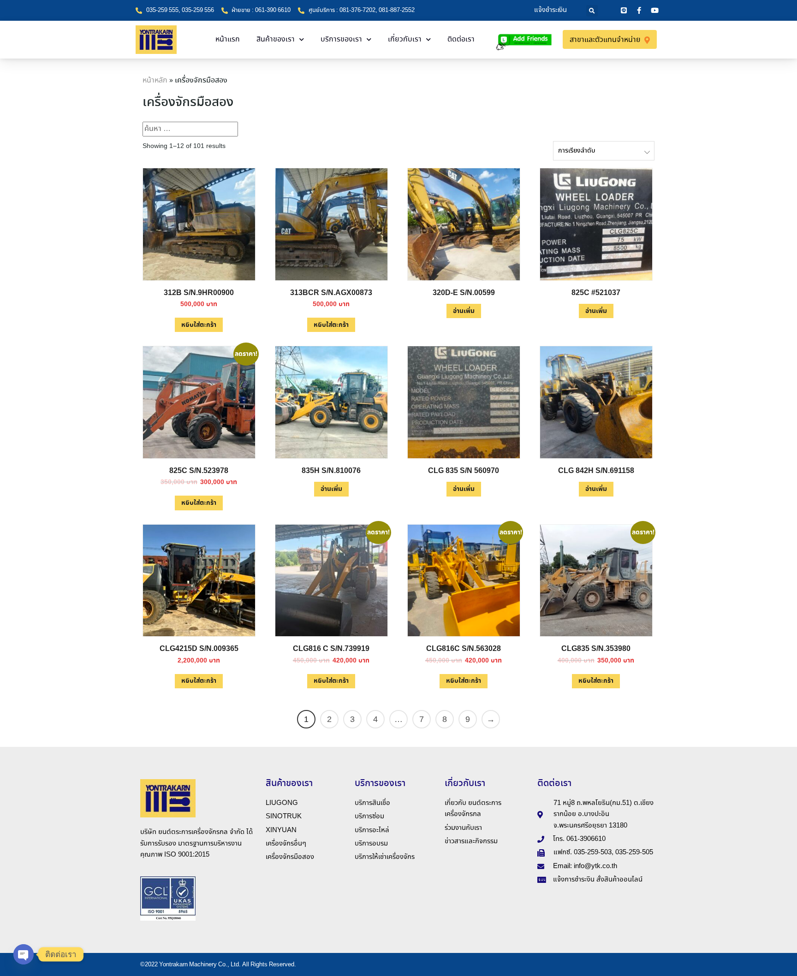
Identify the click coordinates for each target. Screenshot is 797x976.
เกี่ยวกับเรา (405, 39)
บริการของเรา (341, 39)
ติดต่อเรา (461, 39)
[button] (592, 11)
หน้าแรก (227, 39)
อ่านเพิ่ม (464, 311)
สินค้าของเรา (275, 39)
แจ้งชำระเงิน (550, 10)
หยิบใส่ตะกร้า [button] (198, 325)
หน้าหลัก (155, 80)
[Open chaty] (23, 954)
